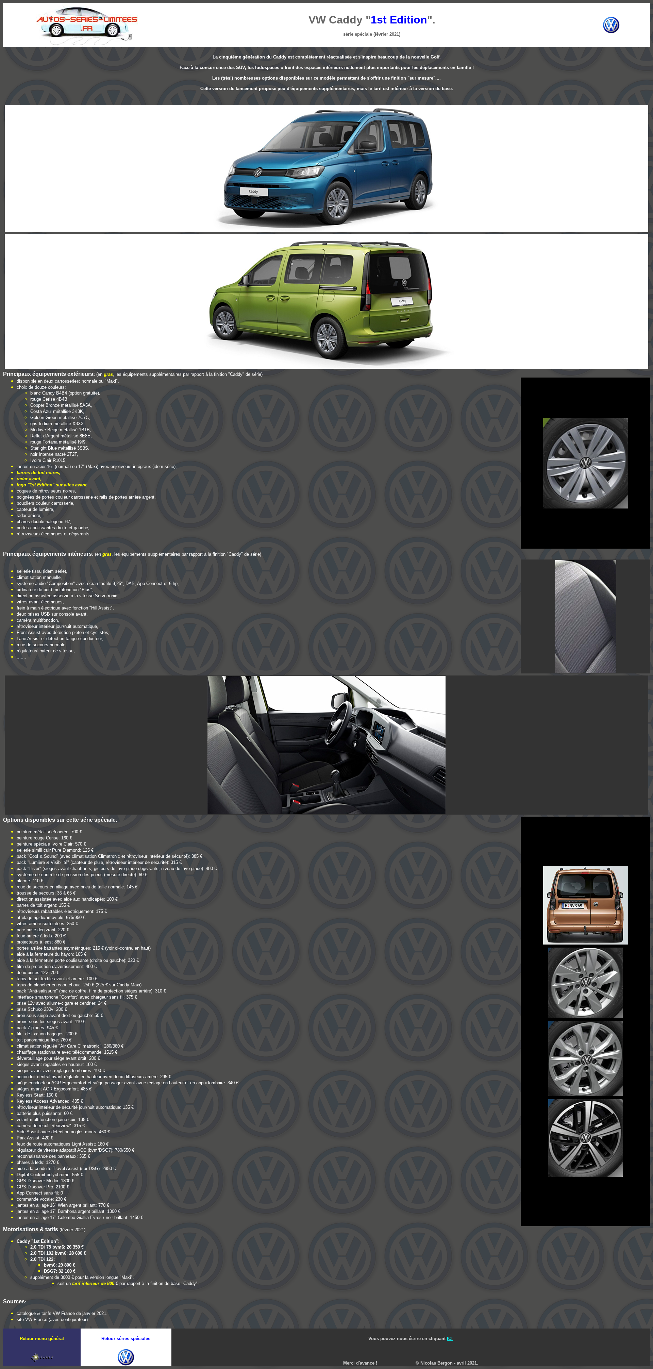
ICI (450, 1338)
